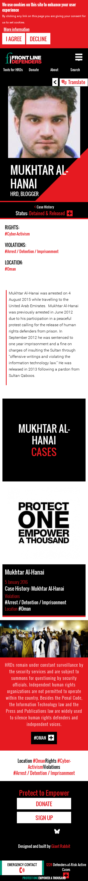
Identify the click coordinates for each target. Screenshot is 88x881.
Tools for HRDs (13, 69)
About (54, 69)
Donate (34, 69)
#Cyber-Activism (17, 234)
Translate (76, 81)
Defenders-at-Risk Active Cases (66, 867)
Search (75, 69)
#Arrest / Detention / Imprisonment (31, 251)
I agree (14, 39)
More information (17, 29)
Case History (45, 206)
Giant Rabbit (60, 846)
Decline (38, 39)
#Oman (10, 269)
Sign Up (44, 818)
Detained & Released (47, 213)
